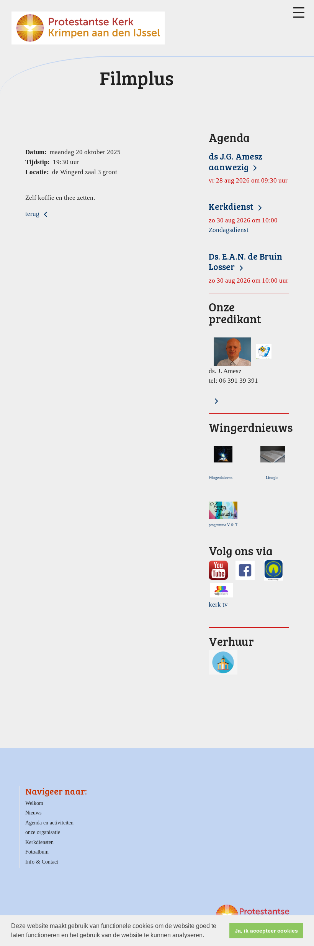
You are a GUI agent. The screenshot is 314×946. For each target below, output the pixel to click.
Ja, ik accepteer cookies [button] (266, 931)
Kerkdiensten (39, 842)
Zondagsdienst (243, 217)
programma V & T (223, 525)
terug (33, 213)
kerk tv (218, 604)
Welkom (34, 803)
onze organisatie (42, 832)
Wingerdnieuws (222, 477)
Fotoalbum (37, 852)
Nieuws (33, 813)
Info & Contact (41, 862)
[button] (207, 936)
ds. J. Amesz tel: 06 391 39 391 (235, 342)
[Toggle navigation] (298, 12)
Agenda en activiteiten (49, 823)
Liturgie (273, 477)
